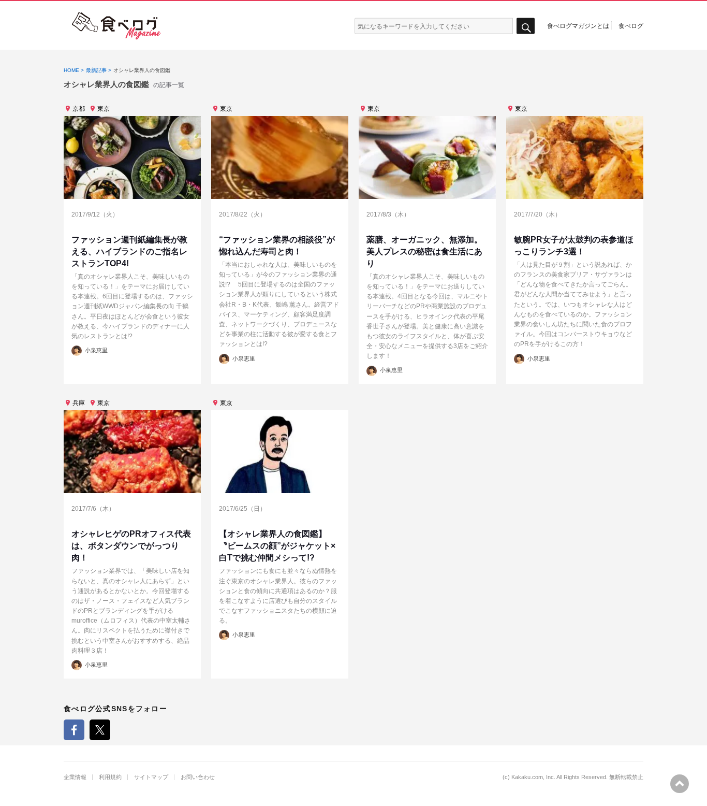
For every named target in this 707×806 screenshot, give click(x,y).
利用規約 (110, 777)
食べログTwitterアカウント (100, 729)
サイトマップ (151, 777)
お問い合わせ (198, 777)
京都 (78, 108)
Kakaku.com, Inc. (533, 777)
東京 (103, 108)
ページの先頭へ (679, 783)
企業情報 (75, 777)
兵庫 (78, 403)
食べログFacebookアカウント (74, 729)
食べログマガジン (116, 26)
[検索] (526, 26)
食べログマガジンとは (578, 25)
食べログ (630, 25)
